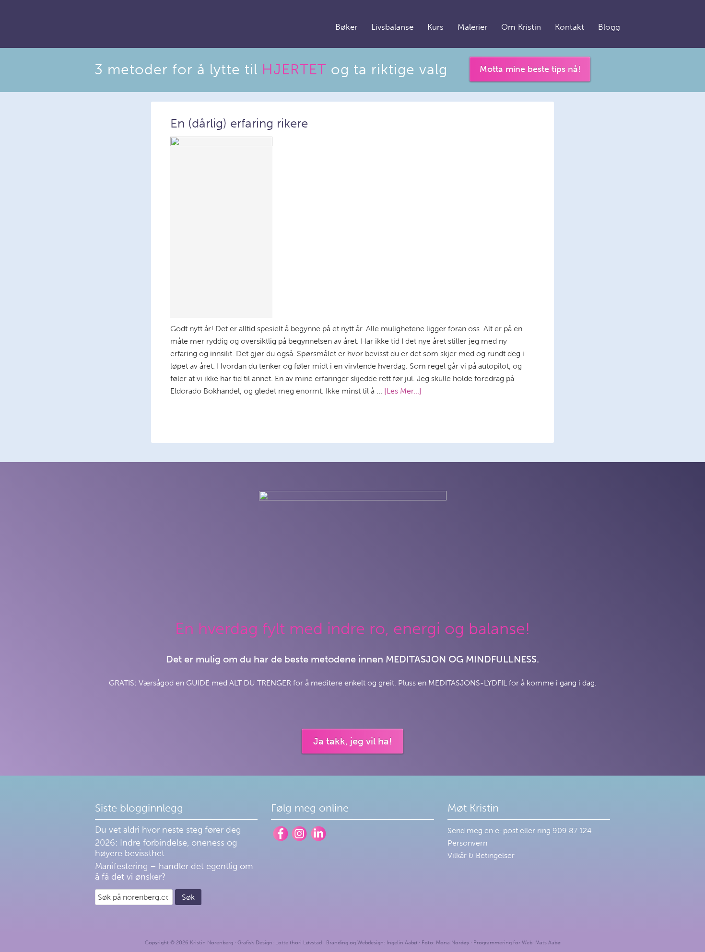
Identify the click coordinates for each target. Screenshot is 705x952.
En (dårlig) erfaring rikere (239, 123)
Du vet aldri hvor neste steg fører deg (168, 829)
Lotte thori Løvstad (298, 943)
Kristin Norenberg (139, 22)
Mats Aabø (548, 943)
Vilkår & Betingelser (481, 855)
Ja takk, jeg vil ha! (352, 741)
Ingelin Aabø (402, 943)
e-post (507, 830)
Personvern (467, 843)
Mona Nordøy (452, 943)
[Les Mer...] (403, 390)
